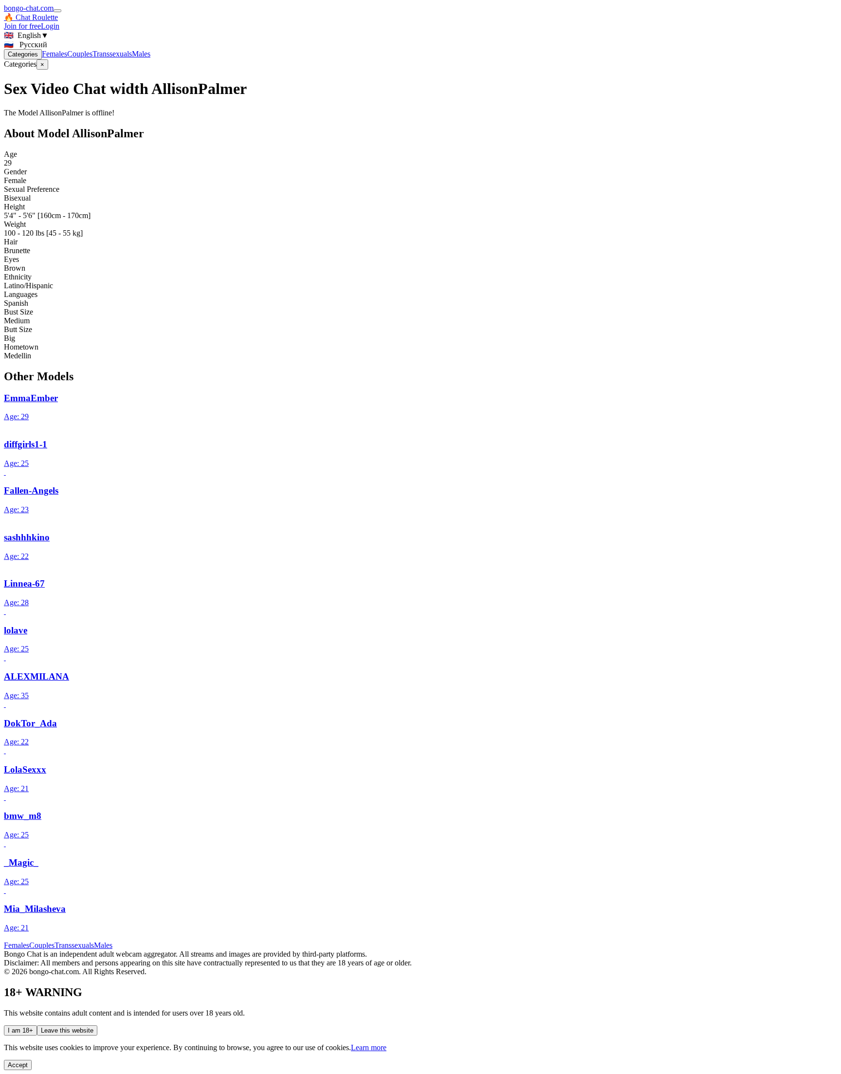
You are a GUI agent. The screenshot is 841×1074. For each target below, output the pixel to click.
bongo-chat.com (29, 8)
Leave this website (67, 1030)
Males (141, 54)
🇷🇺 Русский (25, 44)
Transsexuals (112, 54)
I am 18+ (20, 1030)
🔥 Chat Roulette (31, 17)
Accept (18, 1065)
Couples (79, 54)
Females (54, 54)
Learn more (368, 1047)
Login (50, 26)
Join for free (22, 26)
